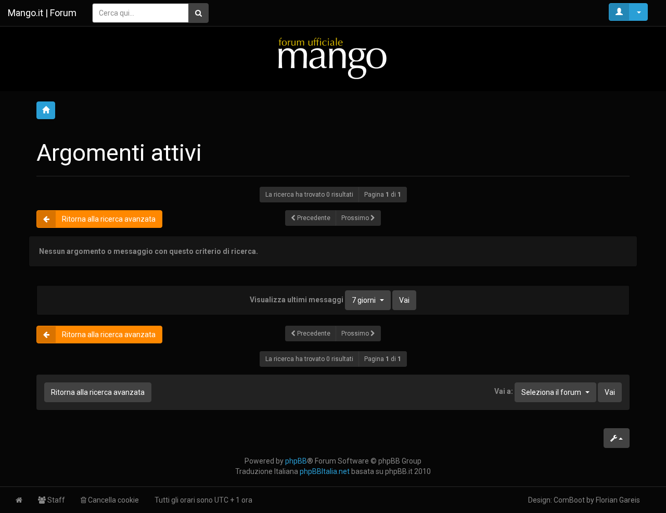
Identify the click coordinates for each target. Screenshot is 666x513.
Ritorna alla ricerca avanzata (109, 219)
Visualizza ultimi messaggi (313, 299)
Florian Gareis (618, 500)
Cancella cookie (112, 500)
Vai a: (503, 391)
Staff (55, 500)
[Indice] (333, 58)
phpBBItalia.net (325, 471)
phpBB (296, 461)
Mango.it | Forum (42, 12)
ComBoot (569, 500)
